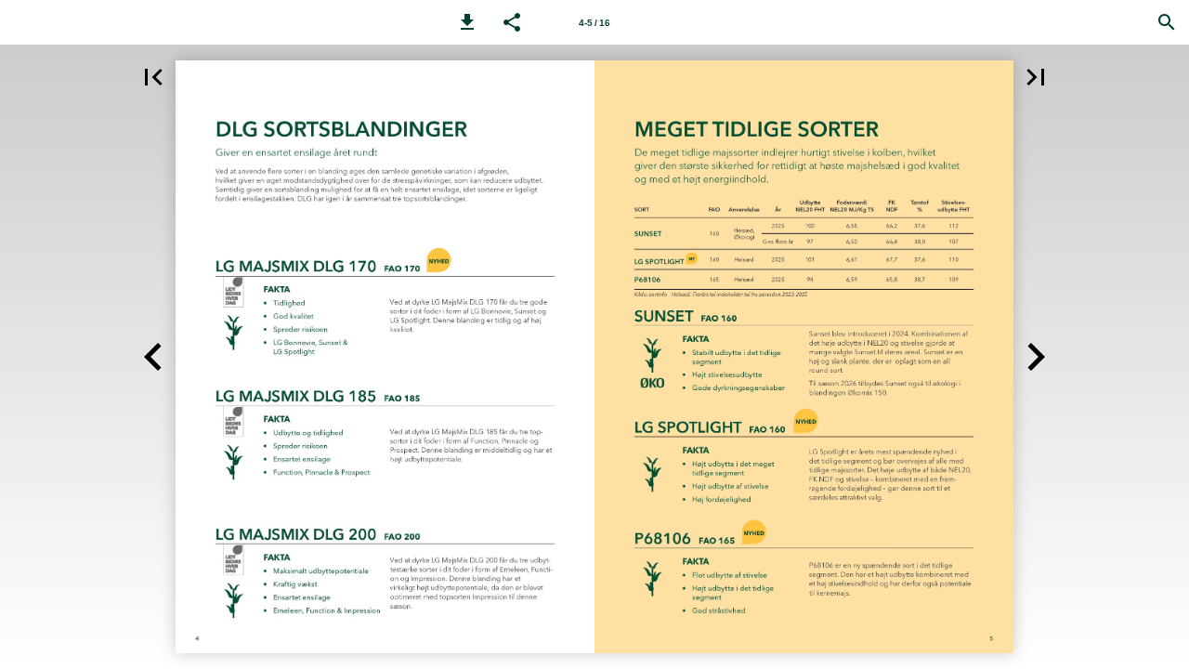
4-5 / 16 (594, 23)
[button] (467, 22)
